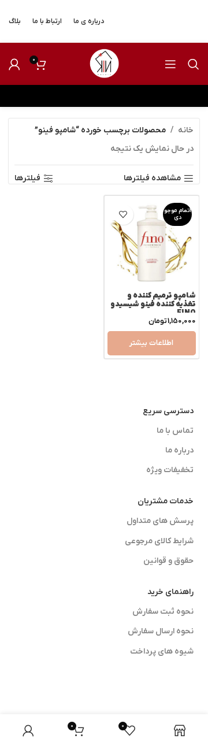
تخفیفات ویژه (170, 470)
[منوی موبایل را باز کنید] (170, 64)
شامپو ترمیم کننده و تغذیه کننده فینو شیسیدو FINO (153, 304)
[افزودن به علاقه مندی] (123, 215)
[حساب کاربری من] (14, 64)
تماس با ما (175, 430)
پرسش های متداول (160, 520)
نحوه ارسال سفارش (161, 631)
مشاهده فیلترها (152, 179)
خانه (186, 130)
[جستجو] (193, 64)
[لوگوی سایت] (104, 63)
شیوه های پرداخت (162, 651)
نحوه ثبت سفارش (163, 611)
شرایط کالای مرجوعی (159, 541)
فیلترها (27, 179)
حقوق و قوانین (168, 560)
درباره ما (179, 450)
